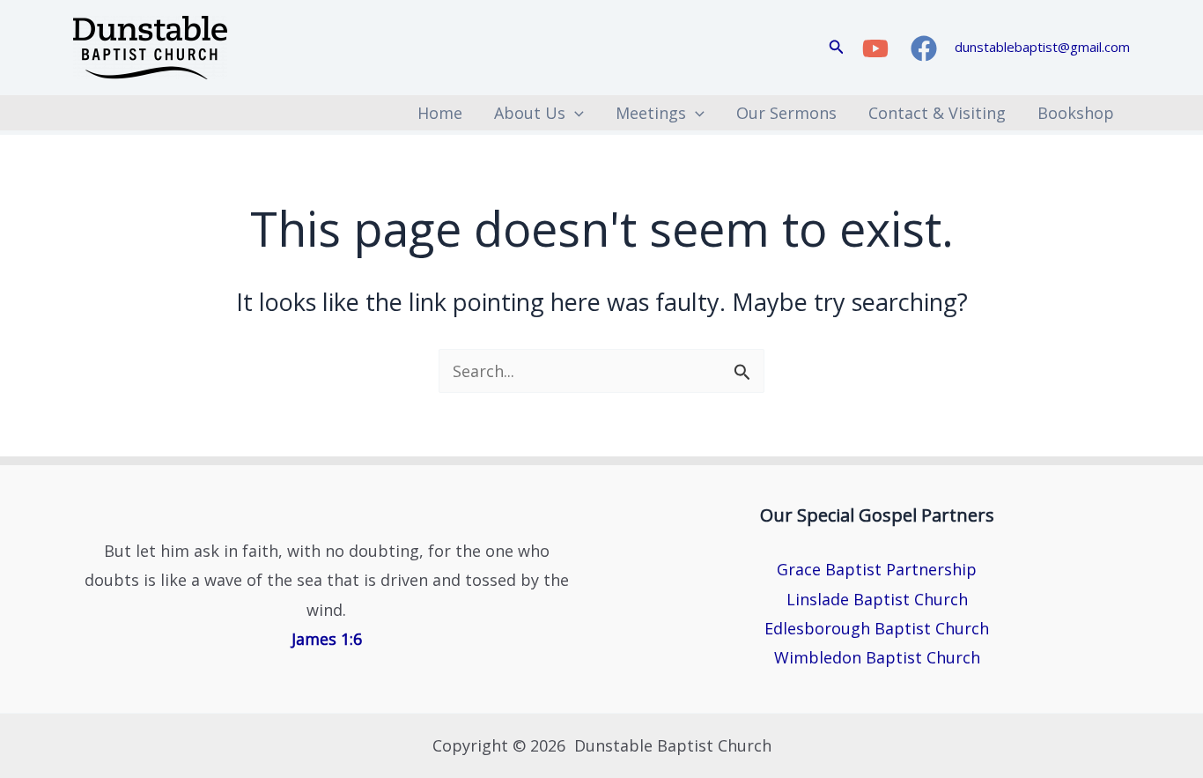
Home (439, 112)
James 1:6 (327, 638)
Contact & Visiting (937, 112)
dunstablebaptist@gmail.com (1042, 47)
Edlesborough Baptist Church (876, 628)
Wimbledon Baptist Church (877, 657)
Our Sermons (786, 112)
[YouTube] (875, 48)
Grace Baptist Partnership (877, 569)
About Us (529, 112)
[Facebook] (924, 48)
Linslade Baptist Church (877, 599)
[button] (837, 47)
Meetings (651, 112)
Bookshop (1075, 112)
